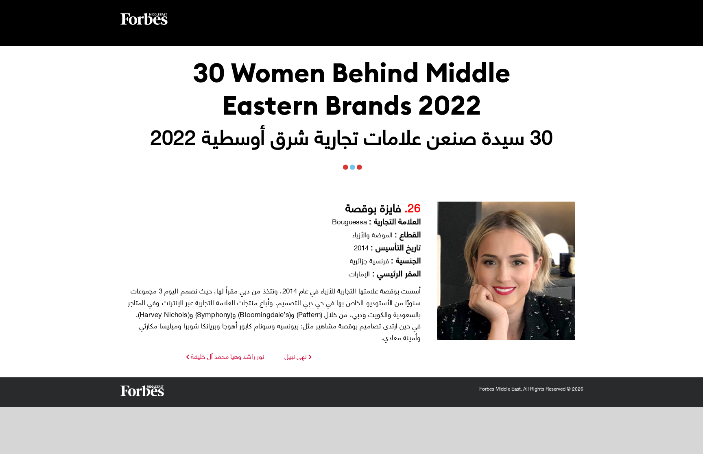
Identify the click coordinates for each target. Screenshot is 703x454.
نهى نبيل (295, 356)
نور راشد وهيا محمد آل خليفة (226, 356)
